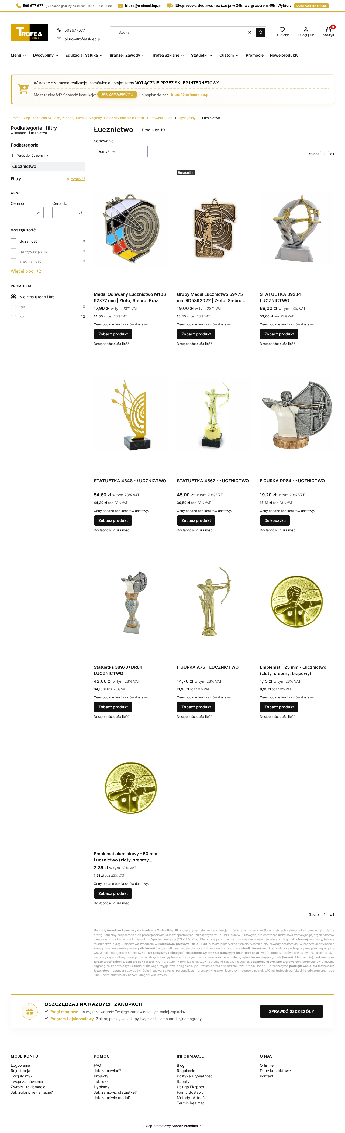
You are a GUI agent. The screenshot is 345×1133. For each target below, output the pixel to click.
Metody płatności (192, 1097)
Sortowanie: (104, 140)
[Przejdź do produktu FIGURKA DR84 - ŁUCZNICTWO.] (297, 415)
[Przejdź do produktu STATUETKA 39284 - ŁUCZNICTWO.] (297, 228)
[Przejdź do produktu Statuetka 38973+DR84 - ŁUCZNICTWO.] (131, 601)
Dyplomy (101, 1087)
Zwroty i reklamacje (28, 1087)
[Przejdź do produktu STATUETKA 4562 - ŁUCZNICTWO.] (214, 415)
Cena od (18, 203)
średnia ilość (31, 261)
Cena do (59, 203)
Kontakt (266, 1076)
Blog (181, 1065)
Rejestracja (20, 1070)
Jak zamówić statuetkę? (115, 1092)
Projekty (101, 1076)
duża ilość (28, 241)
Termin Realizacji (191, 1103)
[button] (260, 32)
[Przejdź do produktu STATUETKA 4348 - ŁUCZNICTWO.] (131, 415)
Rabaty (183, 1081)
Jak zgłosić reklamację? (32, 1092)
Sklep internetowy (170, 1126)
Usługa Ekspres (190, 1087)
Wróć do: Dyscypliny (32, 155)
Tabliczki (101, 1081)
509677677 (74, 30)
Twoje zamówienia (27, 1081)
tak (22, 306)
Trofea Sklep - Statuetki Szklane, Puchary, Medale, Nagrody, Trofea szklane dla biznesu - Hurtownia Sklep (91, 118)
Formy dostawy (190, 1092)
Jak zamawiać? (115, 95)
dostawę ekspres (311, 5)
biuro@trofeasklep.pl (82, 39)
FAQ (97, 1065)
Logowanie (20, 1065)
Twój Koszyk (22, 1076)
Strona (314, 154)
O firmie (267, 1065)
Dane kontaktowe (275, 1070)
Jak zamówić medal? (112, 1097)
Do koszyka (275, 520)
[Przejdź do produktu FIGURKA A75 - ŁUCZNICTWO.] (214, 601)
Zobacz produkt (113, 334)
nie (22, 316)
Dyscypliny (187, 118)
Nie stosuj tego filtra (37, 296)
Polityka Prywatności (195, 1076)
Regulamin (186, 1070)
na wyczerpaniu (34, 251)
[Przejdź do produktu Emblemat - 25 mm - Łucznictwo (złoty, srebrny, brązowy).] (297, 601)
